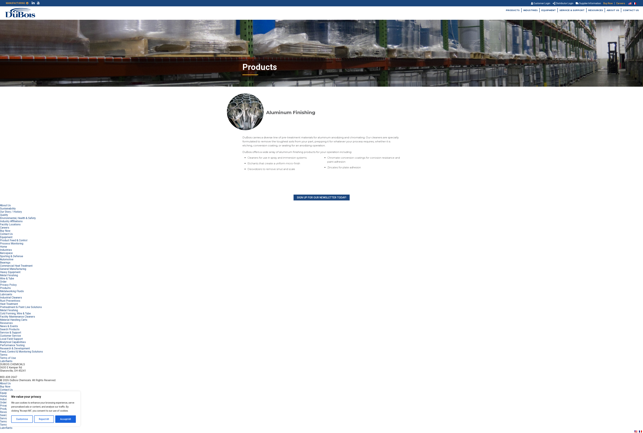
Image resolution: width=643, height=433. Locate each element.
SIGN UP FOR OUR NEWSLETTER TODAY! (321, 197)
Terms (3, 354)
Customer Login (541, 3)
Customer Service (10, 335)
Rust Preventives (10, 300)
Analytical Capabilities (13, 342)
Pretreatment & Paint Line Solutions (21, 307)
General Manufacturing (13, 269)
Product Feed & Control (13, 240)
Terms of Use (8, 358)
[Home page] (20, 16)
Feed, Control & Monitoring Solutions (21, 351)
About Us (613, 10)
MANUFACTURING (16, 3)
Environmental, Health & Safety (18, 218)
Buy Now (608, 3)
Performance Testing (12, 345)
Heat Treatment (9, 304)
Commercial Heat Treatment (16, 265)
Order (3, 281)
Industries (530, 10)
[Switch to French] (634, 3)
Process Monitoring (11, 243)
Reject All (44, 419)
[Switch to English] (630, 3)
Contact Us (631, 10)
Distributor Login (564, 3)
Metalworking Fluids (12, 291)
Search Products (9, 329)
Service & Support (572, 10)
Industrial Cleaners (11, 297)
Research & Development (15, 348)
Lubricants (6, 294)
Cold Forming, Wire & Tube (15, 313)
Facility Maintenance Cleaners (17, 316)
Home (3, 246)
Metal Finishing (9, 275)
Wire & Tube (7, 278)
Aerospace (6, 253)
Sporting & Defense (11, 256)
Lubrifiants (6, 361)
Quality (4, 214)
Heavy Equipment (10, 272)
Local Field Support (11, 338)
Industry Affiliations (11, 221)
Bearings (5, 262)
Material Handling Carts (13, 319)
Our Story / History (11, 211)
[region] (43, 408)
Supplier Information (590, 3)
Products (513, 10)
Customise (22, 419)
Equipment (548, 10)
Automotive (6, 259)
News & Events (9, 326)
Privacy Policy (8, 284)
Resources (595, 10)
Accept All (65, 419)
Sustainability (8, 208)
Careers (620, 3)
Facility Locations (10, 224)
